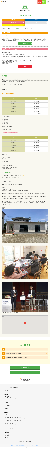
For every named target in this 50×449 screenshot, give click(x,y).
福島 (17, 415)
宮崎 (17, 424)
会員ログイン (21, 441)
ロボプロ (36, 19)
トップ (6, 431)
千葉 (15, 417)
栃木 (8, 417)
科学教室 (6, 402)
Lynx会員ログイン (43, 2)
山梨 (15, 418)
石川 (10, 418)
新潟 (5, 418)
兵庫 (15, 420)
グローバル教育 (7, 434)
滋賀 (8, 420)
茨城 (5, 417)
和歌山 (20, 420)
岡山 (10, 421)
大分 (15, 424)
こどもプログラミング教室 (9, 401)
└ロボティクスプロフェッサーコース (12, 398)
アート (13, 25)
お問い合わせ (28, 441)
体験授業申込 (25, 43)
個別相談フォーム (19, 28)
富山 (8, 418)
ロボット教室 (13, 19)
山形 (15, 415)
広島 (12, 421)
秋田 (12, 415)
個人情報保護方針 (22, 445)
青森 (5, 415)
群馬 (10, 417)
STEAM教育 (7, 432)
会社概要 (11, 445)
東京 (17, 417)
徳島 (5, 423)
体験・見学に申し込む (25, 367)
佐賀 (8, 424)
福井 (12, 418)
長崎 (10, 424)
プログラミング (13, 22)
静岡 (22, 418)
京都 (10, 420)
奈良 (17, 420)
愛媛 (10, 423)
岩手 (8, 415)
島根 (8, 421)
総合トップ (7, 390)
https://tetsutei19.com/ (13, 86)
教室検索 (39, 2)
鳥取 (5, 421)
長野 (17, 418)
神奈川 (20, 417)
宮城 (10, 415)
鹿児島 (20, 424)
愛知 (24, 418)
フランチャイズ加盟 (30, 445)
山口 (15, 421)
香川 (8, 423)
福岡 (5, 424)
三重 (5, 420)
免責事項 (16, 445)
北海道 (6, 414)
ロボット (6, 437)
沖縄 (23, 424)
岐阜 (19, 418)
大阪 (12, 420)
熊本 (12, 424)
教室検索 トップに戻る (25, 372)
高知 (12, 423)
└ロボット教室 (8, 397)
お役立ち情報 (7, 405)
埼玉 (12, 417)
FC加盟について (7, 408)
